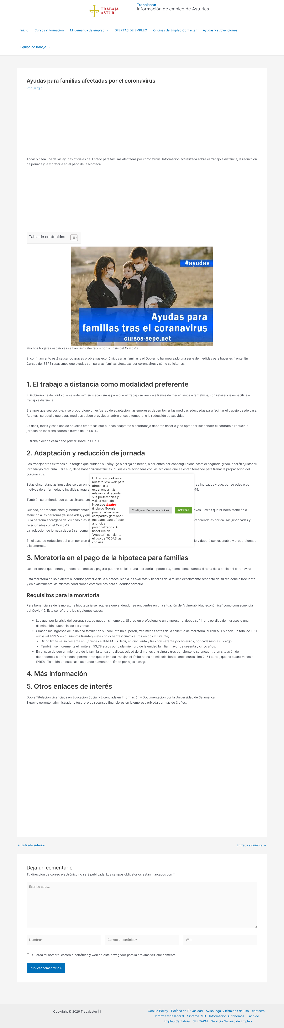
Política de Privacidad (187, 1011)
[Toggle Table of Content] (72, 237)
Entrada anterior (31, 845)
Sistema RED (196, 1016)
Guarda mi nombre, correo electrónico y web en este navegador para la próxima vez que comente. (104, 955)
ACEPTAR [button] (183, 510)
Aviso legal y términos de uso (227, 1011)
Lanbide (253, 1016)
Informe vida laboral (169, 1016)
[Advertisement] (142, 126)
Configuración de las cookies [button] (150, 510)
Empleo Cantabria (177, 1021)
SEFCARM (200, 1021)
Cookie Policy (158, 1011)
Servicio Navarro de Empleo (231, 1021)
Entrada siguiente (251, 845)
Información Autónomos (226, 1016)
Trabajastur (146, 5)
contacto (258, 1011)
